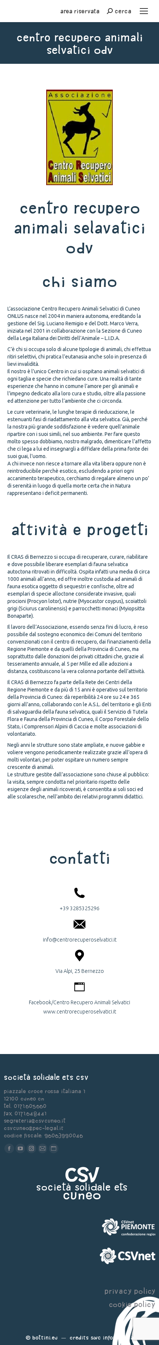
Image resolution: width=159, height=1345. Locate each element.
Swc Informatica (112, 1337)
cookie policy (132, 1304)
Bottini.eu (45, 1337)
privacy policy (129, 1290)
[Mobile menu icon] (144, 11)
